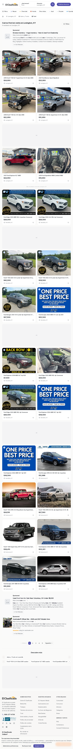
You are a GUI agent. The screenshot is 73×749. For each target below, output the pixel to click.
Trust (21, 713)
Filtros (67, 24)
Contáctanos (60, 725)
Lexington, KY (12, 16)
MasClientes (41, 713)
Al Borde (40, 720)
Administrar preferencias (10, 746)
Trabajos (22, 707)
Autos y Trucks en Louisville (15, 657)
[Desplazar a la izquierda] (3, 657)
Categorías (59, 710)
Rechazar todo (26, 746)
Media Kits (23, 703)
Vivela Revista (42, 723)
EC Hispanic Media (43, 700)
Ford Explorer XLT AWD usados (40, 661)
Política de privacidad (26, 720)
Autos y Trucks (24, 16)
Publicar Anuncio (64, 4)
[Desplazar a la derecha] (69, 657)
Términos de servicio (26, 710)
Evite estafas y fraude (26, 716)
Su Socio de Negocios (45, 710)
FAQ (57, 721)
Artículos (58, 707)
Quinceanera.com (43, 703)
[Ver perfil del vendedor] (4, 192)
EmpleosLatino (42, 707)
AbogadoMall (42, 716)
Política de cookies (25, 723)
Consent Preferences (62, 728)
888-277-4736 (9, 714)
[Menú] (3, 4)
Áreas (58, 713)
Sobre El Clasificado (26, 700)
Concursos (59, 703)
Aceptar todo (39, 746)
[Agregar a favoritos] (33, 83)
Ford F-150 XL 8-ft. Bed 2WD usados (17, 661)
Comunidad (59, 700)
